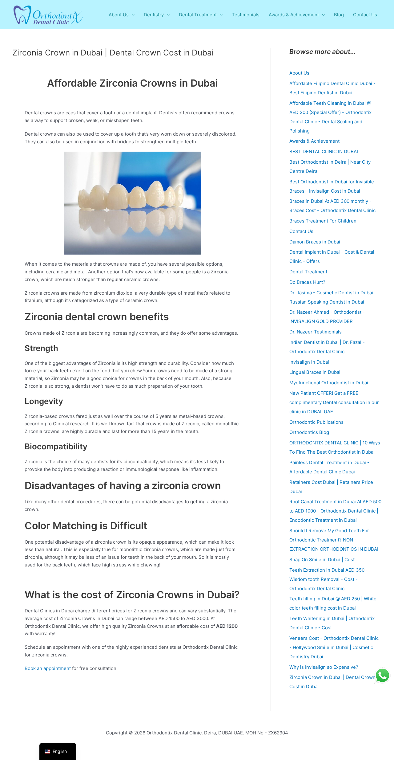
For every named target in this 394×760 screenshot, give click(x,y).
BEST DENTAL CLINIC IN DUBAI (323, 151)
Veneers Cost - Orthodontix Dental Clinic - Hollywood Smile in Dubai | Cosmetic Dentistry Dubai (334, 647)
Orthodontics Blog (309, 432)
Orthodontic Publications (316, 422)
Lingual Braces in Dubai (314, 372)
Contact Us (301, 231)
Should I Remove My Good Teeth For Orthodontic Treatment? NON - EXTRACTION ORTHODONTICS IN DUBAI (333, 540)
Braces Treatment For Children (322, 221)
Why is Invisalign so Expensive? (323, 667)
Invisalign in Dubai (309, 362)
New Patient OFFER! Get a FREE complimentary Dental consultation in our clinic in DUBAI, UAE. (334, 402)
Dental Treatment (308, 272)
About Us (299, 73)
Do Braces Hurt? (307, 282)
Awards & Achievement (314, 141)
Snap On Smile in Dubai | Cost (322, 559)
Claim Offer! (357, 10)
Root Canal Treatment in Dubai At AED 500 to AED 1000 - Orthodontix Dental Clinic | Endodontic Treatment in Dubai (335, 511)
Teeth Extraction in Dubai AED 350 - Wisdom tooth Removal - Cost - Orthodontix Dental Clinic (328, 579)
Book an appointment (48, 668)
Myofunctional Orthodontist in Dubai (328, 383)
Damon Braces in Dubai (314, 242)
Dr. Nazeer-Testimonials (315, 332)
